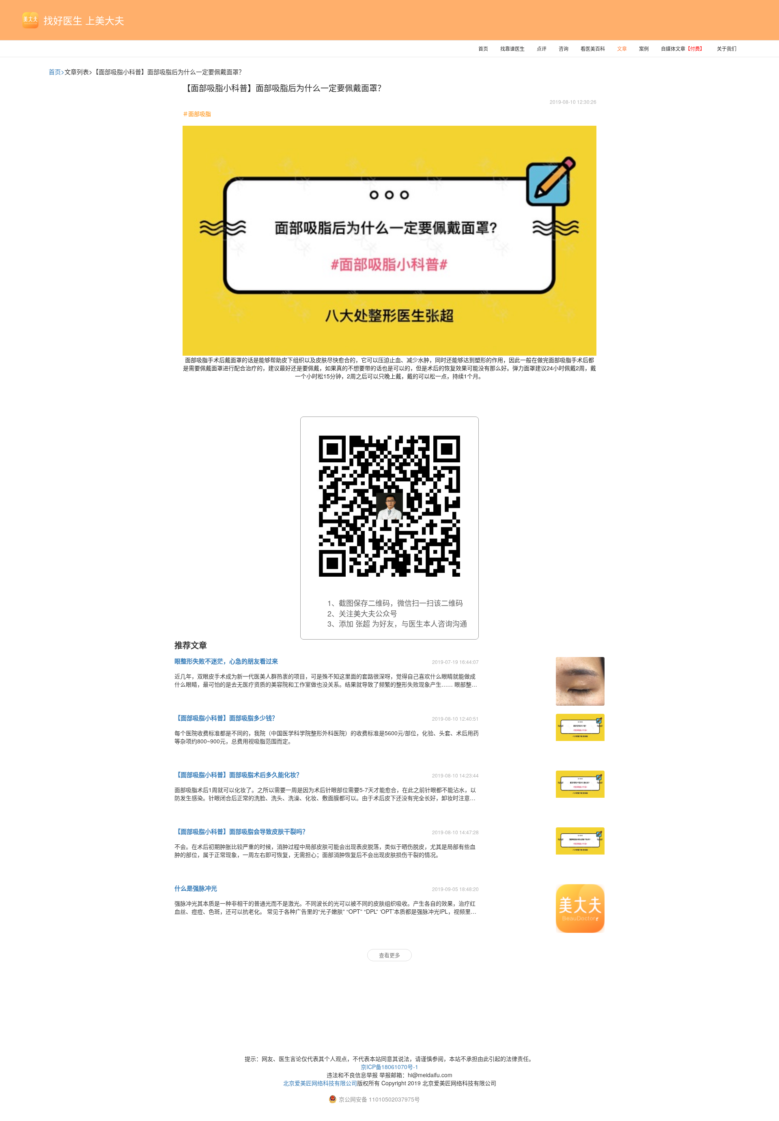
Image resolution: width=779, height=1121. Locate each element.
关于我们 (726, 48)
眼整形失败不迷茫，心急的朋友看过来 (226, 661)
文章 (622, 48)
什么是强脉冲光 (195, 888)
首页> (57, 71)
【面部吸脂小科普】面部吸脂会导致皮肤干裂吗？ (241, 831)
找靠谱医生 (512, 48)
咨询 (563, 48)
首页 (483, 48)
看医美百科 (593, 48)
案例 (644, 48)
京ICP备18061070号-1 (389, 1067)
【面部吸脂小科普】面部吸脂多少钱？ (226, 717)
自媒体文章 (683, 48)
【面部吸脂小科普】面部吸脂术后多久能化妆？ (238, 774)
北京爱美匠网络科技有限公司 (320, 1083)
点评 (542, 48)
